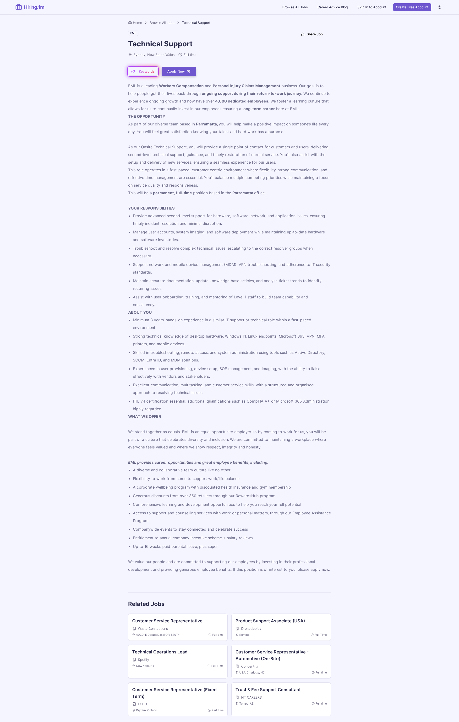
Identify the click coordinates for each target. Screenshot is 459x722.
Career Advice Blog (332, 7)
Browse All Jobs (295, 7)
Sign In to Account (371, 7)
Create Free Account (412, 7)
